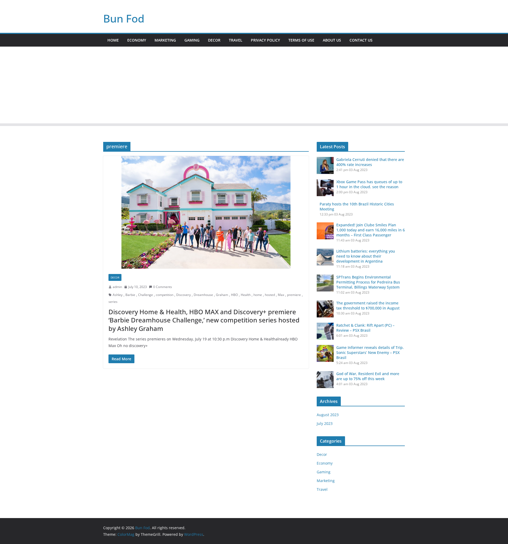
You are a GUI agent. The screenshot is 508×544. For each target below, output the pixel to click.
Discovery (183, 295)
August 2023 (328, 414)
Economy (136, 40)
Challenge (145, 295)
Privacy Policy (265, 40)
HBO (234, 295)
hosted (270, 295)
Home (113, 40)
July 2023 (325, 423)
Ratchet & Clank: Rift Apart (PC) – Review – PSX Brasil (365, 328)
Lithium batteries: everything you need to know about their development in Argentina (365, 256)
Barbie (130, 295)
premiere (294, 295)
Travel (235, 40)
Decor (214, 40)
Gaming (191, 40)
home (257, 295)
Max (281, 295)
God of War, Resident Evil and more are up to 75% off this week (367, 376)
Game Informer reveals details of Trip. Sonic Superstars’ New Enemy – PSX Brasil (370, 352)
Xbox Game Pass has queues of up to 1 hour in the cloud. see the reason (369, 184)
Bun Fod (123, 18)
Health (246, 295)
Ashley (118, 295)
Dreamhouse (203, 295)
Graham (222, 295)
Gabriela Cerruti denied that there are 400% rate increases (370, 162)
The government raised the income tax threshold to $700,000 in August (368, 305)
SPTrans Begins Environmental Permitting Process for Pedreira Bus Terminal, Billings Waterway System (368, 282)
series (112, 301)
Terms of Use (301, 40)
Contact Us (361, 40)
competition (164, 295)
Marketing (165, 40)
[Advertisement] (254, 86)
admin (117, 287)
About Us (332, 40)
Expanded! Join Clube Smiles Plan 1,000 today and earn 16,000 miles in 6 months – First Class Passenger (370, 229)
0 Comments (162, 287)
